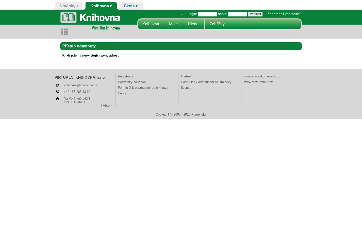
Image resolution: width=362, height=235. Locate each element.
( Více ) (106, 105)
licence (186, 87)
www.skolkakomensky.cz (262, 76)
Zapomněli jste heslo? (284, 14)
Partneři (186, 76)
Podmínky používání (133, 82)
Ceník (122, 93)
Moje (173, 24)
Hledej (193, 24)
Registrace (125, 76)
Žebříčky (217, 24)
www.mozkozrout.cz (258, 82)
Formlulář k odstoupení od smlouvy (143, 87)
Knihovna (150, 24)
